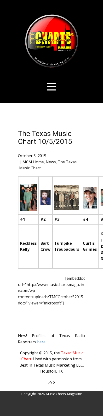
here (41, 342)
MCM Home (33, 162)
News (51, 162)
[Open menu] (51, 87)
